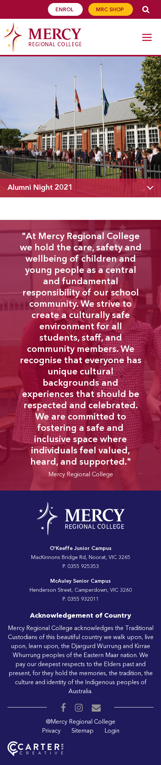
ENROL (65, 9)
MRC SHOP (110, 9)
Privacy (51, 731)
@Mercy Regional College (80, 722)
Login (111, 731)
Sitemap (83, 731)
